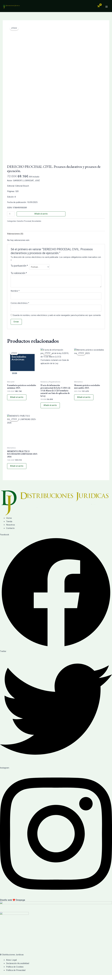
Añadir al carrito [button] (16, 397)
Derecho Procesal (24, 221)
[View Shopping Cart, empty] (98, 7)
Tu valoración (19, 273)
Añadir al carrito (41, 213)
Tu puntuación (19, 266)
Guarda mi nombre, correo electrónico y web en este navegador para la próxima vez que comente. (57, 315)
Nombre (15, 290)
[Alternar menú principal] (106, 7)
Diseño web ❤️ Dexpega (12, 900)
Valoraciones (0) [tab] (15, 233)
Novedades (36, 221)
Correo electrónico (20, 303)
